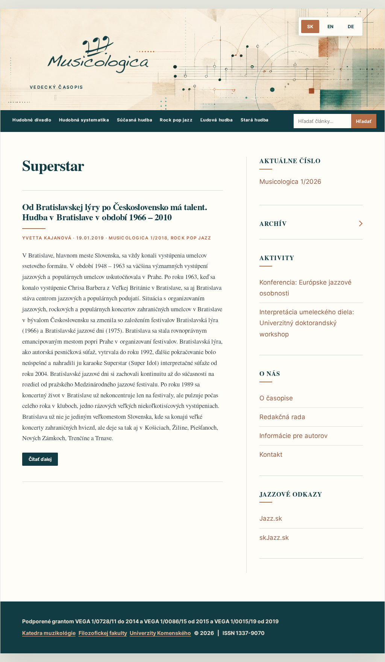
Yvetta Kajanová (46, 238)
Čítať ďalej (40, 459)
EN (330, 26)
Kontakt (270, 454)
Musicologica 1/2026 (290, 181)
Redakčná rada (282, 417)
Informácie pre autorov (293, 435)
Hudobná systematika (84, 120)
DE (351, 26)
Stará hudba (255, 120)
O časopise (276, 398)
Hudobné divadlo (32, 120)
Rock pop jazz (176, 120)
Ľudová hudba (216, 120)
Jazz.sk (270, 518)
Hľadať (363, 121)
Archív (273, 224)
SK (310, 26)
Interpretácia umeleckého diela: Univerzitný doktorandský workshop (306, 323)
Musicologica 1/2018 (138, 238)
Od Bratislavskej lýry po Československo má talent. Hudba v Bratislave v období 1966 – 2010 (114, 211)
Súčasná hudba (135, 120)
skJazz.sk (274, 537)
